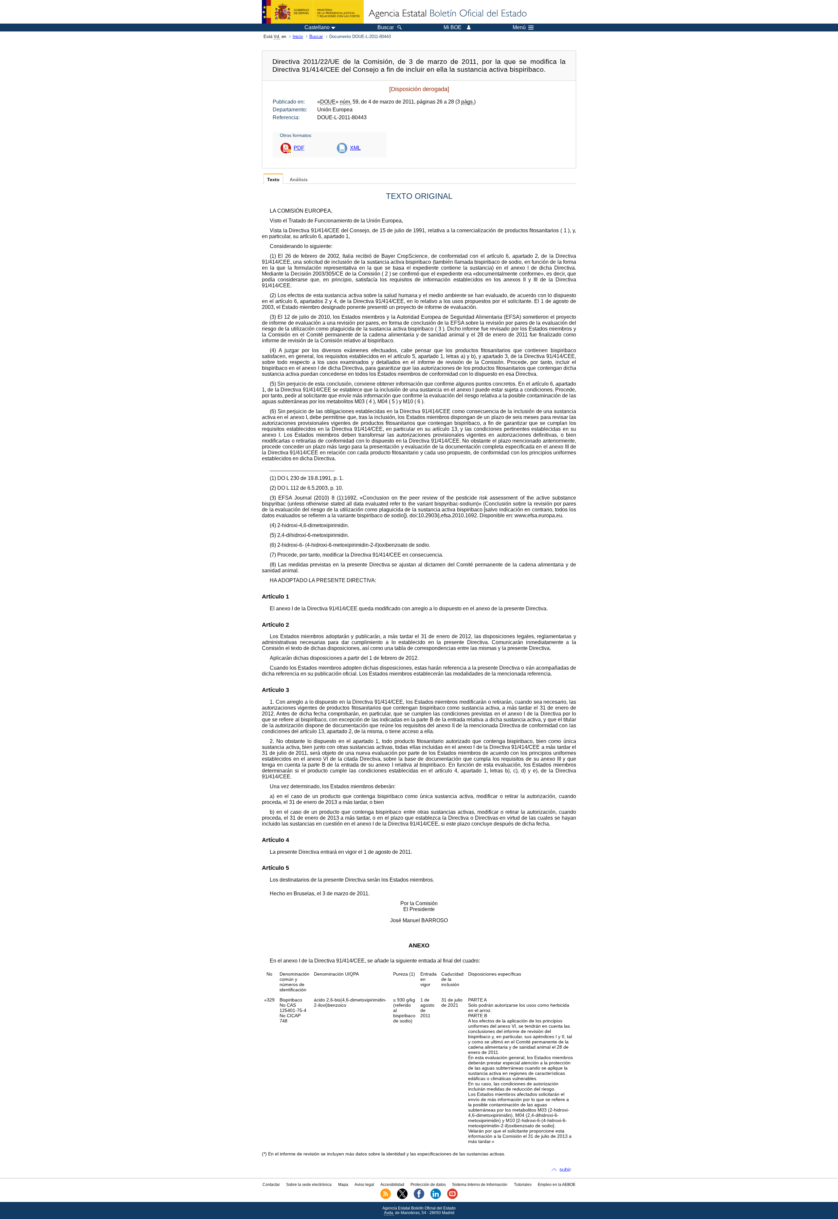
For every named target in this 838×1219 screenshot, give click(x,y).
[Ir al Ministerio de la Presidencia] (313, 12)
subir (565, 1169)
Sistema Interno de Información (479, 1184)
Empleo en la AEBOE (556, 1184)
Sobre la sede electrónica (309, 1184)
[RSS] (385, 1197)
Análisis (299, 179)
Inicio (298, 36)
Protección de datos (428, 1184)
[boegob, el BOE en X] (402, 1197)
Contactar (271, 1184)
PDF (299, 148)
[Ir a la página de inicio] (447, 14)
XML (355, 148)
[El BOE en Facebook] (419, 1197)
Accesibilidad (392, 1184)
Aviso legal (364, 1184)
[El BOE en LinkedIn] (435, 1197)
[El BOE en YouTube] (452, 1197)
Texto (273, 179)
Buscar (316, 36)
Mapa (343, 1184)
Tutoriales (523, 1184)
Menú (519, 27)
